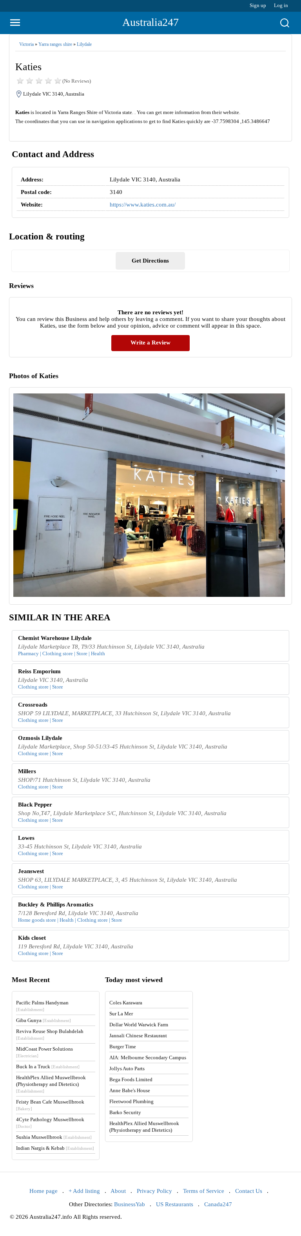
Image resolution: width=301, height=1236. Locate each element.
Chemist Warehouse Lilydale (55, 638)
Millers (27, 771)
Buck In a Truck (48, 1066)
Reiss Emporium (39, 671)
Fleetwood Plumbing (131, 1101)
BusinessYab (129, 1204)
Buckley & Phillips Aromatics (55, 904)
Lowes (26, 838)
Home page (43, 1191)
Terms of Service (203, 1191)
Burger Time (122, 1046)
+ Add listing (84, 1191)
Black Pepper (35, 804)
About (118, 1191)
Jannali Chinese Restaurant (138, 1035)
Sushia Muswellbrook (54, 1137)
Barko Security (125, 1112)
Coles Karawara (125, 1003)
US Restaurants (174, 1204)
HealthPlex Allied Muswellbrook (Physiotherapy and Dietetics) (51, 1084)
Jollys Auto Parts (127, 1068)
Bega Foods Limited (130, 1079)
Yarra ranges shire (55, 44)
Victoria (26, 44)
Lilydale (84, 44)
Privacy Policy (154, 1191)
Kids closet (32, 938)
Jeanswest (31, 871)
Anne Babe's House (129, 1090)
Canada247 (218, 1204)
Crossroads (32, 704)
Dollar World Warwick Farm (138, 1025)
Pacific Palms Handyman (42, 1006)
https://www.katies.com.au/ (143, 204)
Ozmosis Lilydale (40, 738)
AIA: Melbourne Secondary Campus (147, 1057)
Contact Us (248, 1191)
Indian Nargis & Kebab (55, 1148)
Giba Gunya (43, 1020)
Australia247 (150, 22)
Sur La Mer (121, 1014)
